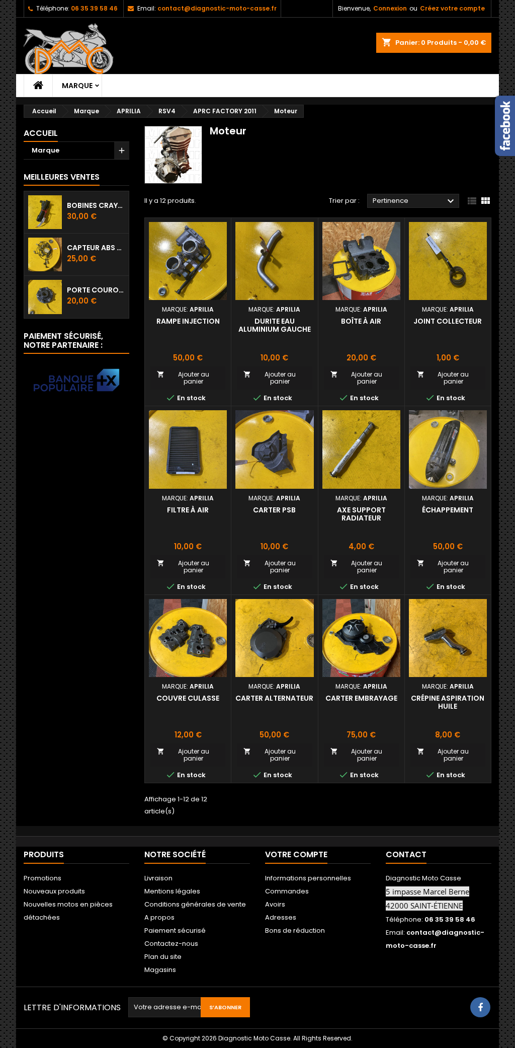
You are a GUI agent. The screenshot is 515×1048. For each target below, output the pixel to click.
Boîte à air (361, 321)
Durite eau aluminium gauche (274, 325)
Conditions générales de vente (195, 904)
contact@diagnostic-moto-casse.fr (217, 8)
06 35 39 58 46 (94, 8)
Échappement (447, 510)
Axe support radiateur (361, 514)
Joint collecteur (447, 321)
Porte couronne (96, 290)
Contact (406, 854)
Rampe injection (188, 321)
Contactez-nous (171, 943)
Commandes (287, 891)
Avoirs (275, 904)
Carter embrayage (361, 698)
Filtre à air (188, 510)
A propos (159, 917)
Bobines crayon (96, 205)
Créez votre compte (452, 8)
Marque (77, 86)
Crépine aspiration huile (447, 702)
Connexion (390, 8)
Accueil (41, 133)
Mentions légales (172, 891)
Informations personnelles (308, 878)
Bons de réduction (295, 930)
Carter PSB (274, 510)
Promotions (42, 878)
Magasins (160, 970)
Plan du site (163, 956)
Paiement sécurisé (175, 930)
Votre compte (296, 854)
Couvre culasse (187, 698)
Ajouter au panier (183, 378)
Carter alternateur (274, 698)
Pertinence (415, 201)
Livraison (158, 878)
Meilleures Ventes (62, 177)
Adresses (280, 917)
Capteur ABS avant (96, 248)
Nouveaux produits (54, 891)
